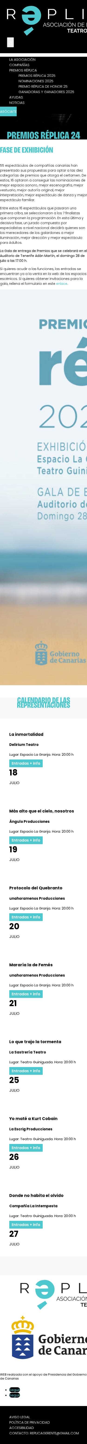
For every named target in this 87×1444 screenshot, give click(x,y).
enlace (61, 283)
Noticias (17, 102)
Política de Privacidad (29, 1422)
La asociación (22, 59)
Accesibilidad (21, 1427)
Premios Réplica (23, 70)
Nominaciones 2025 (36, 81)
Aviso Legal (19, 1416)
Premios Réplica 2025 (37, 75)
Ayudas (16, 97)
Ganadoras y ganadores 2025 (46, 91)
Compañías (19, 64)
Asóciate (8, 111)
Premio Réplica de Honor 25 (43, 86)
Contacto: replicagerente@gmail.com (44, 1433)
